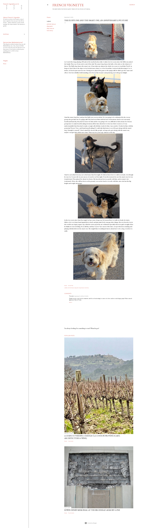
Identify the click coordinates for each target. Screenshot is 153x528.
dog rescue (50, 28)
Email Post (70, 285)
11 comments (71, 513)
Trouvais (71, 296)
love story (50, 30)
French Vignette (68, 5)
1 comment (70, 441)
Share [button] (49, 17)
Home (4, 64)
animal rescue (51, 24)
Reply (70, 302)
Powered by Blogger (92, 523)
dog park (50, 26)
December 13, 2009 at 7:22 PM (81, 296)
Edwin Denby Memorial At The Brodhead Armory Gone (92, 510)
